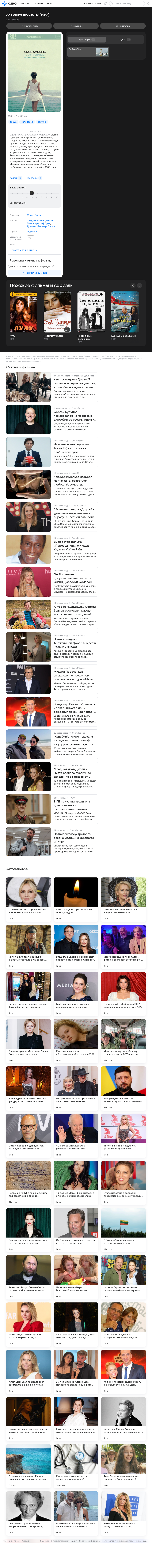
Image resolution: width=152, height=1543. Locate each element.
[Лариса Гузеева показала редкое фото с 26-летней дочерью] (28, 994)
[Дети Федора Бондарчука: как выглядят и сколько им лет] (28, 1136)
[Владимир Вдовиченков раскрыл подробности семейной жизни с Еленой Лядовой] (76, 947)
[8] (47, 197)
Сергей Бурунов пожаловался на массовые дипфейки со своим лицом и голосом (74, 416)
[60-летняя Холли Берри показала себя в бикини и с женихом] (76, 1513)
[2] (17, 197)
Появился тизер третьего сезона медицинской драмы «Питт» (74, 837)
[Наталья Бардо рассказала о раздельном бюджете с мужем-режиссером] (123, 1277)
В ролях (13, 220)
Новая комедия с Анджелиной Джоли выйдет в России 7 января (75, 643)
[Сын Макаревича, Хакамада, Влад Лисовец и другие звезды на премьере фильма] (76, 1324)
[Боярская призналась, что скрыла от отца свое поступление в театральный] (28, 1230)
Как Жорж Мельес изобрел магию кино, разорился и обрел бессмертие (73, 480)
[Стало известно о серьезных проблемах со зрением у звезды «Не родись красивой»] (123, 1183)
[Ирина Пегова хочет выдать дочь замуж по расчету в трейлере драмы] (28, 1419)
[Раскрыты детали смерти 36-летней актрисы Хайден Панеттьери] (28, 1324)
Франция (32, 231)
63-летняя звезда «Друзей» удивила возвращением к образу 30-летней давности (74, 513)
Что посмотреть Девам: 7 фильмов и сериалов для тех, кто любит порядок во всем (75, 383)
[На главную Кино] (11, 3)
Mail (5, 1541)
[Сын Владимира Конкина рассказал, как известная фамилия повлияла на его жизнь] (76, 1136)
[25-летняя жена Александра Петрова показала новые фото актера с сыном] (76, 1372)
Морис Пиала (34, 215)
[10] (57, 197)
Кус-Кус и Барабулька (123, 336)
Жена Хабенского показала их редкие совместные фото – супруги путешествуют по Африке (74, 740)
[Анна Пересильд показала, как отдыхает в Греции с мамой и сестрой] (123, 1466)
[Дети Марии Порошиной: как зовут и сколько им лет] (123, 899)
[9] (52, 197)
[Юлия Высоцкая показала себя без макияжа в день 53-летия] (28, 1372)
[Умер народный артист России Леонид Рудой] (76, 899)
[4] (27, 197)
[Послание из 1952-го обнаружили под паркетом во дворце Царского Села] (28, 1183)
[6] (37, 197)
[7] (42, 197)
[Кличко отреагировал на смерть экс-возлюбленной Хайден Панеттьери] (123, 1372)
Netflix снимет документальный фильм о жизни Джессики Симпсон (73, 578)
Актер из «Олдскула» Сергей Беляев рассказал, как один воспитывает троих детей (75, 610)
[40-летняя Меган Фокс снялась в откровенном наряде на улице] (76, 1183)
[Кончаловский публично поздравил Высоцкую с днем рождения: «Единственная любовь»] (123, 1324)
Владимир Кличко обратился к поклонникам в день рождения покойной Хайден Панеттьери (74, 708)
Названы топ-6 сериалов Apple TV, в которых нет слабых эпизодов (72, 448)
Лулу (12, 336)
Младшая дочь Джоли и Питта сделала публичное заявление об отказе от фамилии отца (72, 773)
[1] (13, 197)
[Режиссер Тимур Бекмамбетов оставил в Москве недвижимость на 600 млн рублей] (28, 1277)
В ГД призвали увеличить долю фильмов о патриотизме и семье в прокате (72, 805)
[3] (22, 197)
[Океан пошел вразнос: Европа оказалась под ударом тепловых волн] (28, 1466)
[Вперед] (139, 285)
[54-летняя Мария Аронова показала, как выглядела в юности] (123, 1419)
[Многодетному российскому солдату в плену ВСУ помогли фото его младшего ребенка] (123, 1041)
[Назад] (133, 285)
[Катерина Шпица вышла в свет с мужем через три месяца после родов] (76, 1419)
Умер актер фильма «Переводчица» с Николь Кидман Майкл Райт (72, 545)
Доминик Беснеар (37, 226)
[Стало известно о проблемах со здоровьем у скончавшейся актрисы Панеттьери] (28, 899)
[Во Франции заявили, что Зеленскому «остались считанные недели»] (123, 1088)
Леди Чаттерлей (53, 336)
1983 (10, 116)
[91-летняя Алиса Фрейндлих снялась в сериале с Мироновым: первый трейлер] (28, 947)
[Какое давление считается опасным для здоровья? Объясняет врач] (76, 1466)
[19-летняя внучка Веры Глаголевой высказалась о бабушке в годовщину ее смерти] (76, 1277)
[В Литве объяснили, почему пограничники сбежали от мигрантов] (123, 1230)
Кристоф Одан (42, 223)
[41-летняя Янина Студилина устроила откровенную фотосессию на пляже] (123, 1136)
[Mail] (4, 3)
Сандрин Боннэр (36, 220)
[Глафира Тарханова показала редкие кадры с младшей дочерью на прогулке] (76, 994)
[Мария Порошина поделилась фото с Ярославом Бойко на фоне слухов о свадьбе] (123, 947)
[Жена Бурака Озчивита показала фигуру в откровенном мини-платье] (28, 1088)
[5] (32, 197)
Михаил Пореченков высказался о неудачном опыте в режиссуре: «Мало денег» (73, 675)
